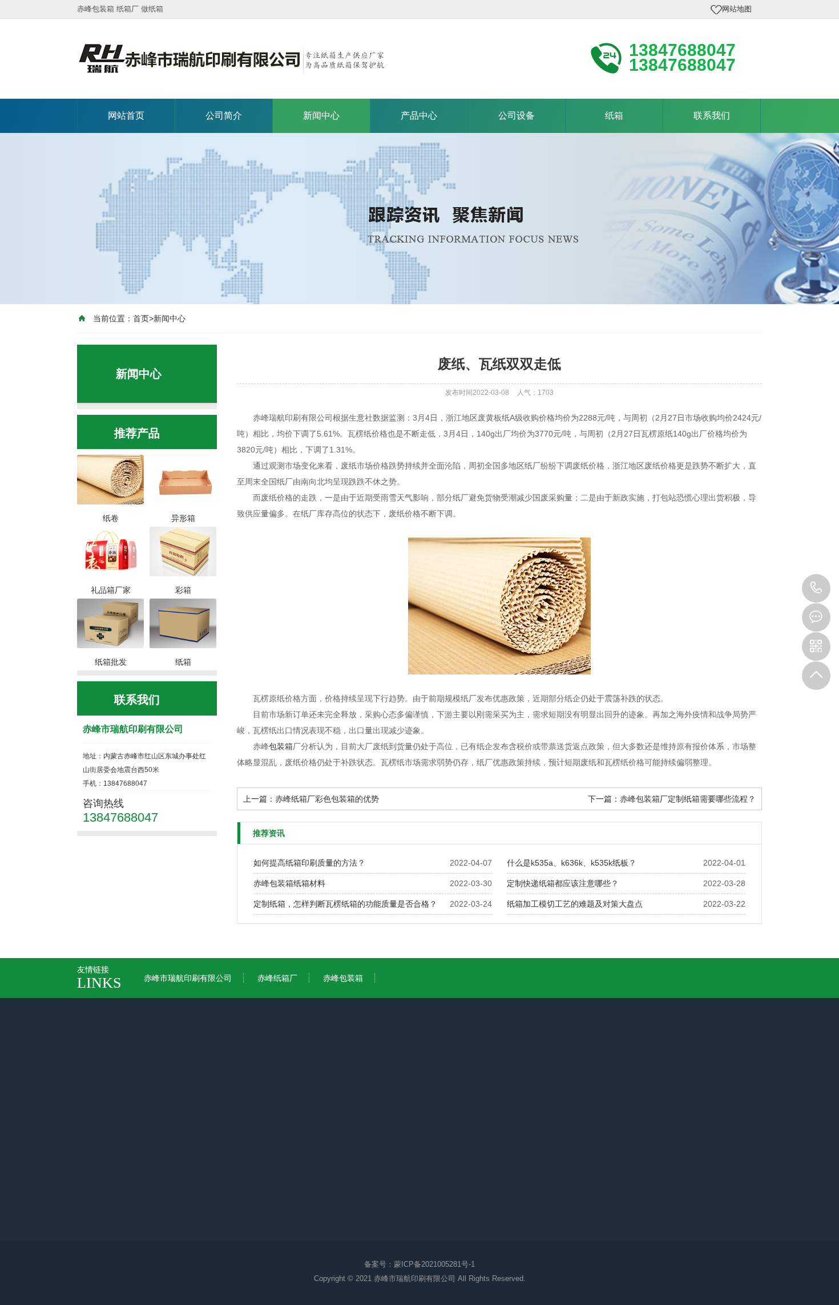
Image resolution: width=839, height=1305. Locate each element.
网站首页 (126, 115)
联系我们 (711, 115)
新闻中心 (321, 115)
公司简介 (223, 115)
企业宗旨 (104, 1190)
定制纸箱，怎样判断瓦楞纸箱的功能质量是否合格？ (345, 903)
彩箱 (302, 1174)
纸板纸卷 (310, 1222)
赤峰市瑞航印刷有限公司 (188, 978)
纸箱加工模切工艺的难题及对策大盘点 (575, 903)
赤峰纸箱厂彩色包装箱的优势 (327, 798)
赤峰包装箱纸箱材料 (289, 883)
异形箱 (306, 1206)
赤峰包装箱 (343, 978)
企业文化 (104, 1174)
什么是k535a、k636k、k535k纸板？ (571, 862)
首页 (141, 318)
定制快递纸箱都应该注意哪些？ (563, 883)
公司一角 (413, 1174)
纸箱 (614, 115)
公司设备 (516, 115)
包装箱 (281, 746)
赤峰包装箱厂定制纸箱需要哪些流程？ (688, 798)
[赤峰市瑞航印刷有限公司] (231, 58)
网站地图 (737, 9)
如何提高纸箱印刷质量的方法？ (309, 862)
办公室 (409, 1206)
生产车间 (413, 1190)
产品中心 (419, 115)
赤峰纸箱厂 (277, 978)
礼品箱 (306, 1190)
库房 (405, 1222)
